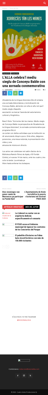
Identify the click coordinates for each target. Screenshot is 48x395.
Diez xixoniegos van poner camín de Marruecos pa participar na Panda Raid (12, 195)
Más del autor (31, 207)
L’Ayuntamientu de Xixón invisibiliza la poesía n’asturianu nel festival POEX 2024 (35, 195)
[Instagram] (24, 375)
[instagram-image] (8, 330)
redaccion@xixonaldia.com (29, 369)
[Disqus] (24, 283)
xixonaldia (8, 90)
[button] (44, 3)
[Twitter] (10, 93)
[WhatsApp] (15, 93)
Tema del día (13, 8)
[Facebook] (4, 93)
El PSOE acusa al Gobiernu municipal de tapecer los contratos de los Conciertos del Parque (30, 227)
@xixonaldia (24, 320)
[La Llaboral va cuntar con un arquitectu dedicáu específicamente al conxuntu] (8, 216)
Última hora (15, 73)
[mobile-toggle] (4, 3)
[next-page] (7, 246)
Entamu (4, 8)
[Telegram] (20, 93)
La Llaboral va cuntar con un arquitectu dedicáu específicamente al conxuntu (27, 216)
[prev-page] (3, 246)
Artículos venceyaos (13, 207)
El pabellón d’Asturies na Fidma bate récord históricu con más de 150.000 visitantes (29, 238)
